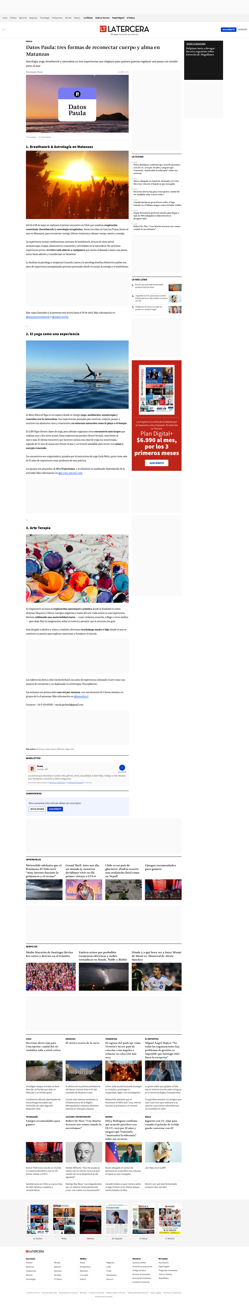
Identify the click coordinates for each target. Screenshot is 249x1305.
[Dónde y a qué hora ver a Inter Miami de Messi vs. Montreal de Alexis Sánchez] (157, 977)
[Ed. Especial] (117, 1234)
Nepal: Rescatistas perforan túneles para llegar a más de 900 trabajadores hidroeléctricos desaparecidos (156, 216)
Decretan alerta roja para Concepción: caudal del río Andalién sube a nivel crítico (156, 193)
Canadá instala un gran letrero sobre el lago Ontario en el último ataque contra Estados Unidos (157, 203)
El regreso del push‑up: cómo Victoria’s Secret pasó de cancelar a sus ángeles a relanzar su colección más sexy (123, 1050)
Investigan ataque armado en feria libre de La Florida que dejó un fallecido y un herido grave (42, 1089)
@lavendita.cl (81, 696)
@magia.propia (60, 316)
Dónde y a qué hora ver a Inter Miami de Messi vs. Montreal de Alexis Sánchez (156, 956)
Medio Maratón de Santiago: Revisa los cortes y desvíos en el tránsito (49, 954)
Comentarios (46, 137)
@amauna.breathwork (38, 316)
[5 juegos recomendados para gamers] (163, 889)
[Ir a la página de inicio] (124, 30)
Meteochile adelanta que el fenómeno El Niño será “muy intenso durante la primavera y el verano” (43, 871)
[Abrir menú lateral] (4, 30)
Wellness (60, 749)
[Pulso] (64, 1234)
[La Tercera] (37, 1234)
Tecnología (45, 17)
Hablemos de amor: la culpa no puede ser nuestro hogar (148, 308)
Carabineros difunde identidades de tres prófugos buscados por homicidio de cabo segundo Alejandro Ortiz (43, 1104)
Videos (77, 17)
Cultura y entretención (78, 1116)
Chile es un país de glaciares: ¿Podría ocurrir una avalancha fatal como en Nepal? (122, 871)
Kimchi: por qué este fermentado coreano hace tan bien (149, 286)
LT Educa (131, 17)
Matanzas (40, 749)
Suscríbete (56, 809)
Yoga (67, 749)
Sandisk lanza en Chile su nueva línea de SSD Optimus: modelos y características (44, 1187)
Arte (72, 749)
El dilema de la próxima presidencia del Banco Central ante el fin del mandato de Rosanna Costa (83, 1089)
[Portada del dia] (157, 413)
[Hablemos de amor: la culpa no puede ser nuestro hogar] (175, 309)
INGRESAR (242, 29)
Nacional (23, 17)
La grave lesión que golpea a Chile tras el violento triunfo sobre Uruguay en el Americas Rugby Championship (163, 1089)
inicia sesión (37, 809)
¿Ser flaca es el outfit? (155, 1167)
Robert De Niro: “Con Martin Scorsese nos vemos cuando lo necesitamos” (156, 228)
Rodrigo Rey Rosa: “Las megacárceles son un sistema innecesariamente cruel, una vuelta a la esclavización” (84, 1187)
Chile (28, 1039)
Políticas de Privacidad (75, 783)
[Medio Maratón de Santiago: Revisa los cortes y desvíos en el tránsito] (51, 977)
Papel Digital (118, 17)
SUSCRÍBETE (157, 463)
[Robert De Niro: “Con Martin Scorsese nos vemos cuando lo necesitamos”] (84, 1152)
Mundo (68, 17)
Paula (29, 41)
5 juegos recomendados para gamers (160, 867)
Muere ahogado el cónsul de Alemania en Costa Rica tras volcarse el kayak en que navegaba (156, 182)
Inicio (5, 17)
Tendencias (111, 1039)
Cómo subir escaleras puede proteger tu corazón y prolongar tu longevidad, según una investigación (123, 1089)
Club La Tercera (102, 17)
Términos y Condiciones (57, 783)
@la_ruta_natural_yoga (70, 472)
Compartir (32, 137)
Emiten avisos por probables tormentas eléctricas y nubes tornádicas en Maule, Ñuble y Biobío (103, 956)
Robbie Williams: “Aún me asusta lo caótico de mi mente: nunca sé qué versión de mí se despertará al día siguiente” (83, 1172)
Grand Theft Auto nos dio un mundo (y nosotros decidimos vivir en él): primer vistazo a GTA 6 (82, 871)
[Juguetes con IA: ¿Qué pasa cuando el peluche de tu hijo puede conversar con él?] (175, 298)
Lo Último (88, 17)
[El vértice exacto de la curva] (84, 1070)
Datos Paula (51, 749)
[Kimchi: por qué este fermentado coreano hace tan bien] (175, 287)
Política (13, 17)
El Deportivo (57, 17)
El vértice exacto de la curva (82, 1043)
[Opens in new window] (90, 1234)
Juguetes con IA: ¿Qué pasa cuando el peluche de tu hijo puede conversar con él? (151, 298)
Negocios (33, 17)
